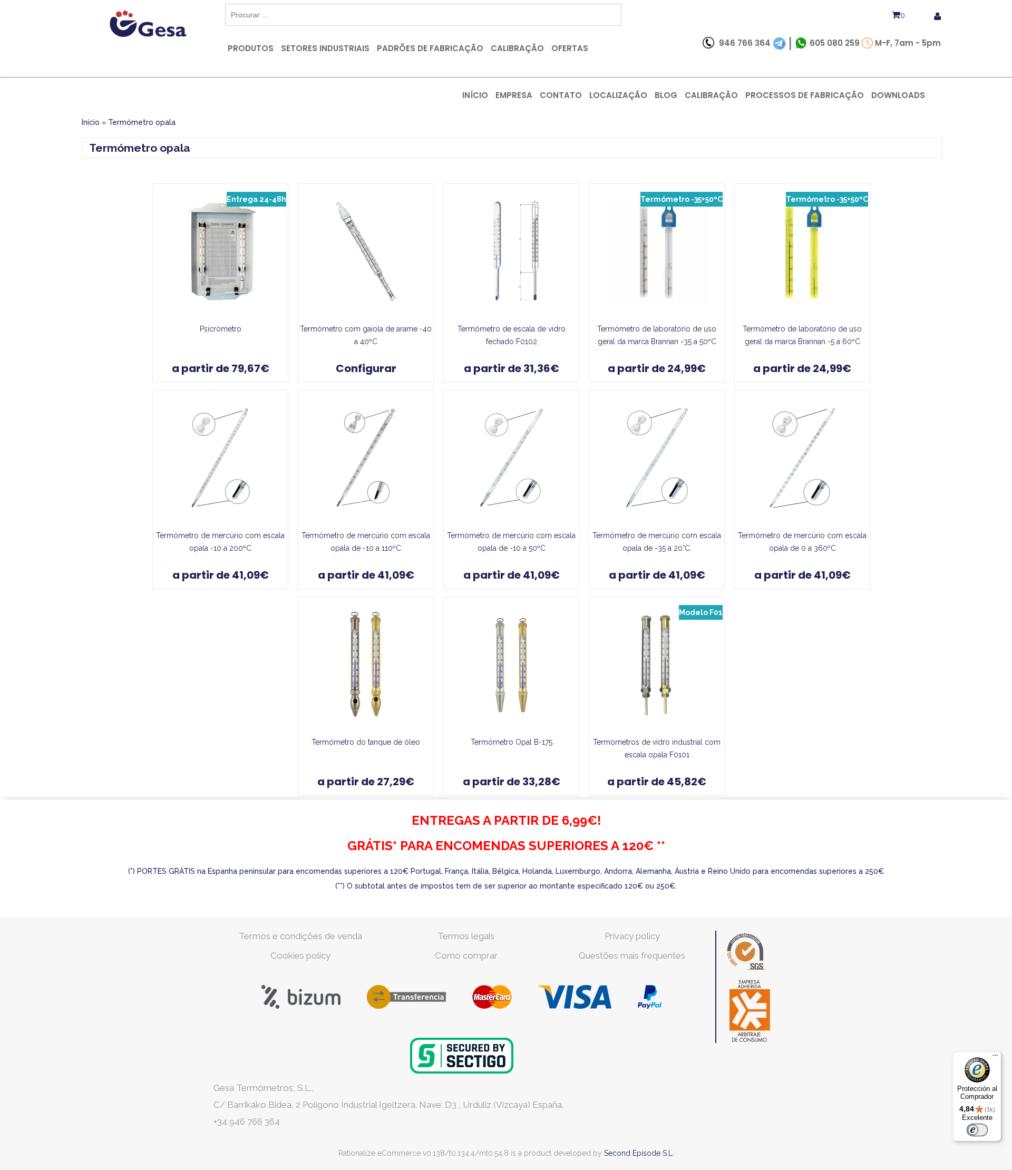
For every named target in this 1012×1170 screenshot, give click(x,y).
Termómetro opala (142, 122)
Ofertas (569, 48)
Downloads (898, 95)
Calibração (517, 48)
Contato (561, 95)
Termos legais (465, 936)
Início (475, 95)
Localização (618, 95)
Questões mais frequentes (632, 955)
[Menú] (995, 1057)
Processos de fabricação (804, 95)
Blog (666, 95)
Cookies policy (300, 955)
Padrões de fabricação (430, 48)
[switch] (977, 1130)
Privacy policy (632, 936)
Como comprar (466, 955)
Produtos (251, 48)
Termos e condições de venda (300, 936)
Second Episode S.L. (639, 1153)
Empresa (513, 95)
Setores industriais (325, 48)
